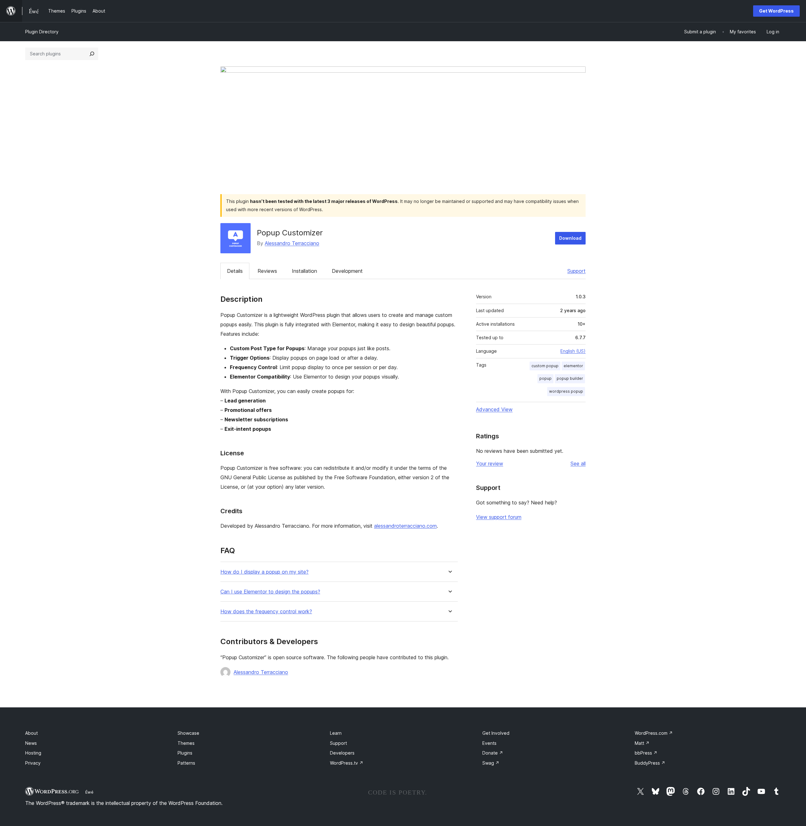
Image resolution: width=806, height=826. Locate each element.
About (31, 733)
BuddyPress (650, 763)
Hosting (33, 753)
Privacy (33, 763)
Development (347, 271)
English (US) (573, 351)
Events (489, 743)
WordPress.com (654, 733)
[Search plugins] (92, 54)
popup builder (570, 378)
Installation (304, 271)
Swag (490, 763)
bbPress (646, 753)
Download (570, 238)
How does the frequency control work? (266, 612)
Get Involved (495, 733)
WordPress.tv (346, 763)
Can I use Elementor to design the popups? (270, 592)
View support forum (498, 517)
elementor (573, 365)
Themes (186, 743)
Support (576, 271)
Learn (336, 733)
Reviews (267, 271)
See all (578, 463)
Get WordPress (776, 11)
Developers (342, 753)
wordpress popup (566, 391)
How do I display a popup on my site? (264, 572)
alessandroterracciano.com (405, 526)
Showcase (188, 733)
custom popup (545, 365)
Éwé (89, 792)
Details (235, 271)
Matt (642, 743)
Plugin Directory (42, 31)
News (31, 743)
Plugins (185, 753)
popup (545, 378)
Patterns (186, 763)
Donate (492, 753)
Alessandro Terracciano (292, 243)
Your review (489, 463)
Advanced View (494, 409)
